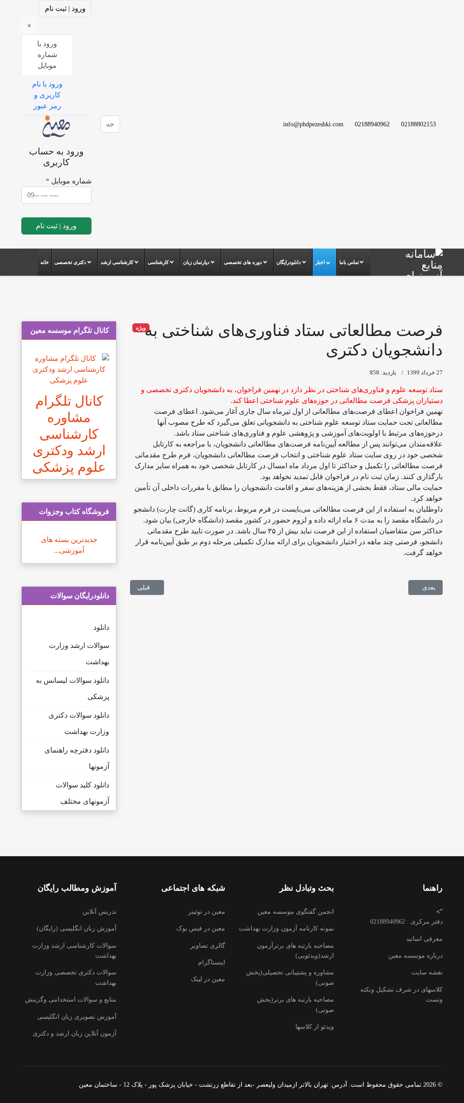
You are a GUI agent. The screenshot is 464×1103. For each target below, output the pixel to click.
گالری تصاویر (207, 945)
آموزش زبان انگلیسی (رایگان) (76, 928)
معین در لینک (208, 979)
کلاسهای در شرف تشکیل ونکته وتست (401, 994)
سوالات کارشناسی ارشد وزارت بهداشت (74, 950)
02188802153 (418, 124)
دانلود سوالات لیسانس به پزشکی (72, 688)
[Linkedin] (150, 118)
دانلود (101, 627)
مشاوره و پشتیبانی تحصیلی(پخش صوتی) (290, 977)
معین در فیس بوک (200, 928)
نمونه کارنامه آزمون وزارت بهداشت (286, 928)
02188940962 (372, 124)
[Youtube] (150, 107)
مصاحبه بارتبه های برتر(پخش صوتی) (295, 1004)
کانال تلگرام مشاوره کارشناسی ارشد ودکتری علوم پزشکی (69, 434)
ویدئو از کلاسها (314, 1026)
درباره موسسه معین (415, 955)
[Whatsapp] (150, 140)
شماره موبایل (69, 181)
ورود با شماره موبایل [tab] (47, 54)
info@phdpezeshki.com (313, 124)
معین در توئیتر (206, 911)
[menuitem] (45, 262)
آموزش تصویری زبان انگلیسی (76, 1016)
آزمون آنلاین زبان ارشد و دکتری (74, 1033)
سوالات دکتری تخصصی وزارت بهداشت (75, 977)
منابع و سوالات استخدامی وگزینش (70, 999)
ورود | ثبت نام (65, 8)
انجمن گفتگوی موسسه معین (295, 911)
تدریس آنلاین (99, 911)
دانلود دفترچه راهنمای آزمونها (76, 758)
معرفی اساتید (424, 938)
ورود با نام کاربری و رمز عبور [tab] (47, 95)
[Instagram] (150, 129)
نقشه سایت (427, 972)
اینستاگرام (211, 962)
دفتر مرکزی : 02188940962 (406, 921)
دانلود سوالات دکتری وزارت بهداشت (78, 723)
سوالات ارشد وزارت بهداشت (79, 654)
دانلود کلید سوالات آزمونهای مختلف (82, 793)
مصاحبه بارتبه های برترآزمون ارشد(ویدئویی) (295, 950)
